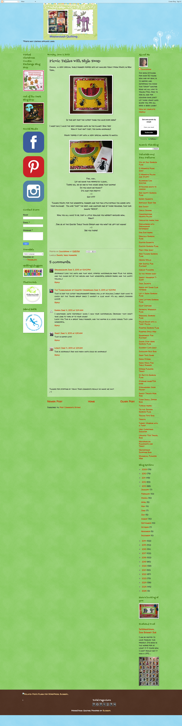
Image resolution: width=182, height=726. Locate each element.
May (143, 506)
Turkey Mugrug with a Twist (148, 424)
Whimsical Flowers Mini (148, 457)
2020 (144, 566)
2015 (144, 545)
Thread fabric (145, 405)
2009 (145, 469)
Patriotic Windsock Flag (147, 310)
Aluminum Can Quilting (145, 181)
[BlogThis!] (89, 252)
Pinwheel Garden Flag (147, 316)
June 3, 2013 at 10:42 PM (79, 269)
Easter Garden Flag (148, 246)
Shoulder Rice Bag (147, 351)
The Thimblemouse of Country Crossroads (74, 290)
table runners (70, 255)
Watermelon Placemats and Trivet (146, 443)
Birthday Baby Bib (147, 202)
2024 (144, 582)
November (146, 531)
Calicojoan (146, 69)
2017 (144, 553)
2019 (144, 561)
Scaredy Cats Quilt (148, 347)
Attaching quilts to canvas (147, 187)
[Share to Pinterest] (95, 252)
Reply (57, 282)
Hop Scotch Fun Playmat (146, 264)
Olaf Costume (145, 305)
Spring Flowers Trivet (146, 370)
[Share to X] (91, 252)
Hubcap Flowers (146, 270)
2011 (144, 477)
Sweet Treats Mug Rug (147, 394)
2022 (144, 574)
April (144, 502)
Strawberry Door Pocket (147, 388)
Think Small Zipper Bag (148, 400)
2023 (144, 578)
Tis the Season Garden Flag (146, 410)
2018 (144, 557)
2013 (144, 486)
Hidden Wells (145, 260)
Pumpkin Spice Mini (147, 331)
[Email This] (87, 252)
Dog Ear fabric (146, 232)
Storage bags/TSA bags (147, 382)
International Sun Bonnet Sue (147, 631)
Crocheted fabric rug (149, 220)
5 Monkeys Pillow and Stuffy (147, 175)
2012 (144, 482)
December (146, 535)
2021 (144, 570)
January (145, 489)
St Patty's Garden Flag (147, 376)
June (143, 510)
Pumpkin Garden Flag (149, 328)
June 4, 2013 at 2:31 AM (72, 348)
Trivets (142, 419)
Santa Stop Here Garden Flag (147, 342)
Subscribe (149, 132)
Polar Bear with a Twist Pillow (148, 322)
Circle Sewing (145, 210)
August (144, 519)
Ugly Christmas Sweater (146, 430)
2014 (144, 541)
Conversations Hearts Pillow (145, 215)
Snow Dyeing (145, 359)
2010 (144, 473)
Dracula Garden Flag (146, 237)
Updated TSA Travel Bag (148, 436)
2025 (144, 586)
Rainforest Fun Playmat (146, 336)
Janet (57, 333)
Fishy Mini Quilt (146, 250)
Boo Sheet (144, 206)
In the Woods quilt (147, 273)
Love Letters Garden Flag (149, 300)
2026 (144, 591)
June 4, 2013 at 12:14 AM (72, 310)
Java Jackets (145, 283)
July (143, 514)
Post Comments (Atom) (70, 407)
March (144, 498)
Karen (57, 310)
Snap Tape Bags (146, 355)
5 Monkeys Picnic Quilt (147, 169)
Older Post (127, 401)
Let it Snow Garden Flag (148, 294)
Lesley (58, 348)
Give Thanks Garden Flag (148, 254)
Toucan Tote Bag (146, 415)
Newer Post (54, 401)
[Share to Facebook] (93, 252)
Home (91, 401)
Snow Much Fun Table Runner (146, 364)
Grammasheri (61, 269)
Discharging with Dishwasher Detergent (146, 226)
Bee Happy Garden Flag (147, 194)
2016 (144, 549)
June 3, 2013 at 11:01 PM (105, 290)
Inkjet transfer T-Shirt (148, 278)
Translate (32, 259)
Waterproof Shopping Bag (145, 451)
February (146, 494)
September (146, 523)
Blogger (106, 710)
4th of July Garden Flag (148, 163)
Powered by (144, 139)
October (145, 527)
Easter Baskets (146, 242)
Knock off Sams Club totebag (148, 288)
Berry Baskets (146, 199)
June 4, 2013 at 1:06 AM (71, 333)
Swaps (60, 255)
